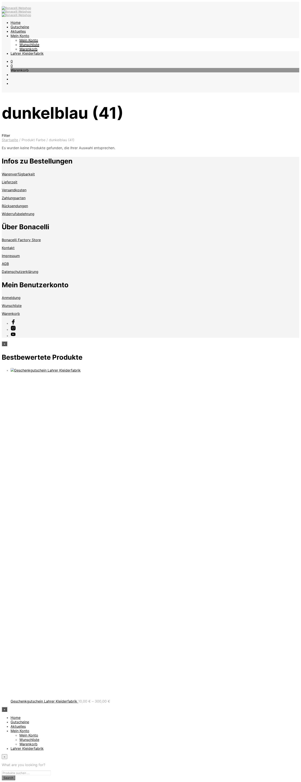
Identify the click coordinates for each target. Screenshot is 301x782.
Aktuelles (18, 31)
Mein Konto (20, 36)
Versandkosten (14, 190)
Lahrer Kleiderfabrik (27, 53)
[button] (12, 61)
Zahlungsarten (14, 198)
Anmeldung (11, 297)
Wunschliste (29, 44)
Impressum (11, 256)
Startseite (10, 140)
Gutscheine (20, 27)
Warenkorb (28, 49)
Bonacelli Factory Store (21, 240)
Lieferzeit (9, 182)
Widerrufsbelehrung (18, 214)
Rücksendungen (15, 206)
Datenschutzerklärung (20, 271)
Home (15, 22)
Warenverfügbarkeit (18, 174)
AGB (5, 263)
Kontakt (8, 248)
